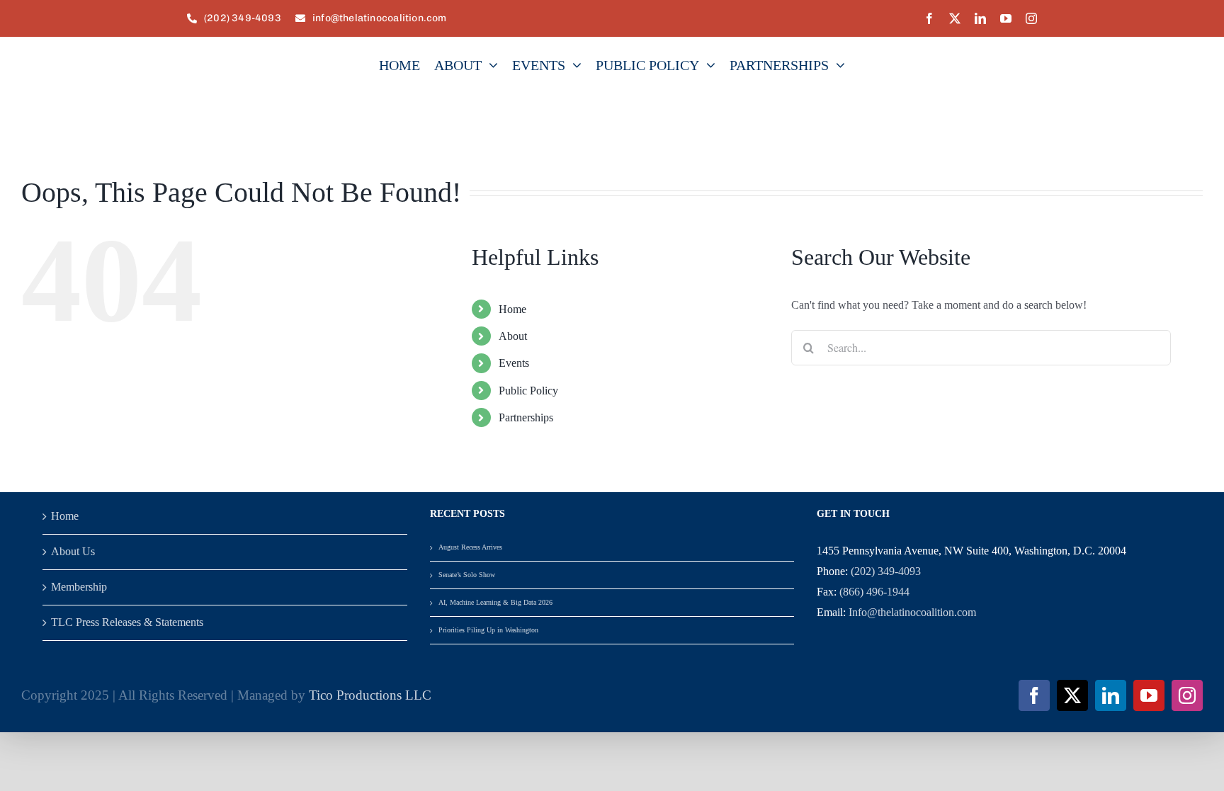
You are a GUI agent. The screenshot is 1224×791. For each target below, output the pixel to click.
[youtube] (1006, 18)
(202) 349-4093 (886, 571)
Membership (79, 587)
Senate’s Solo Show (466, 575)
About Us (73, 551)
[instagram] (1031, 18)
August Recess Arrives (470, 547)
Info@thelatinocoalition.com (912, 612)
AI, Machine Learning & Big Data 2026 (495, 602)
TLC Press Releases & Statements (127, 622)
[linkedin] (980, 18)
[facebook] (929, 18)
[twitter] (954, 18)
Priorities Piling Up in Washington (488, 630)
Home (512, 309)
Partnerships (526, 417)
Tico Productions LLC (370, 695)
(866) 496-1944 (874, 592)
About (513, 336)
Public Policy (528, 391)
